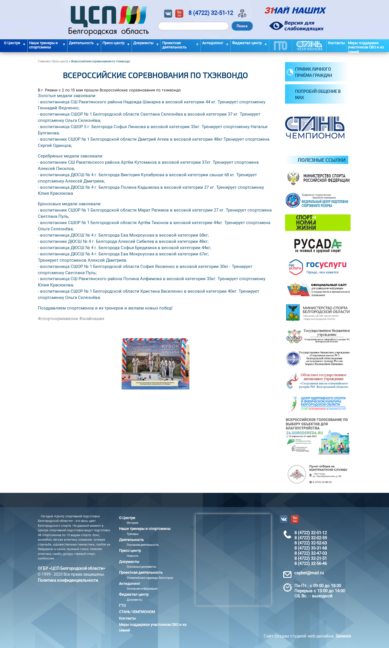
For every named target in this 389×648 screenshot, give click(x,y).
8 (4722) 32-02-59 (310, 537)
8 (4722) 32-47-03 (310, 553)
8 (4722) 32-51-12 (211, 12)
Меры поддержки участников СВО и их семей (366, 46)
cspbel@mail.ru (309, 572)
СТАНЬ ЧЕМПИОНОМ (309, 45)
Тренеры (133, 534)
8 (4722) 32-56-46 (310, 563)
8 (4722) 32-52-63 (310, 543)
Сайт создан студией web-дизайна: (307, 636)
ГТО (280, 45)
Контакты (336, 43)
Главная (43, 61)
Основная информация (142, 588)
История (132, 522)
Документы (134, 599)
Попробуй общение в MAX (318, 94)
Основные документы (141, 566)
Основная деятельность (143, 544)
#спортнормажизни (58, 318)
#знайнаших (91, 318)
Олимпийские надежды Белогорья (150, 577)
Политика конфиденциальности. (68, 580)
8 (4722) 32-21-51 (310, 558)
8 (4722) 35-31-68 (310, 548)
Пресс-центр (60, 61)
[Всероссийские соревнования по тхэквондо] (155, 388)
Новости (132, 555)
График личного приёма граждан (313, 72)
